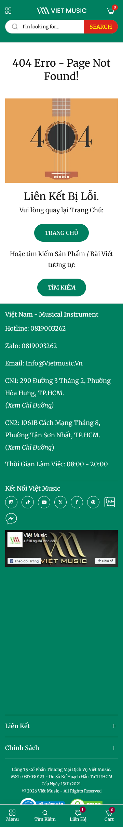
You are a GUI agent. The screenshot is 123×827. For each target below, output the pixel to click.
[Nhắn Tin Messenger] (11, 518)
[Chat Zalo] (110, 502)
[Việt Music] (61, 10)
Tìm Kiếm (62, 287)
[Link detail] (11, 502)
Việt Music (48, 790)
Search (101, 26)
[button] (12, 816)
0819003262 (48, 328)
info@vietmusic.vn (54, 363)
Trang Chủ (61, 232)
